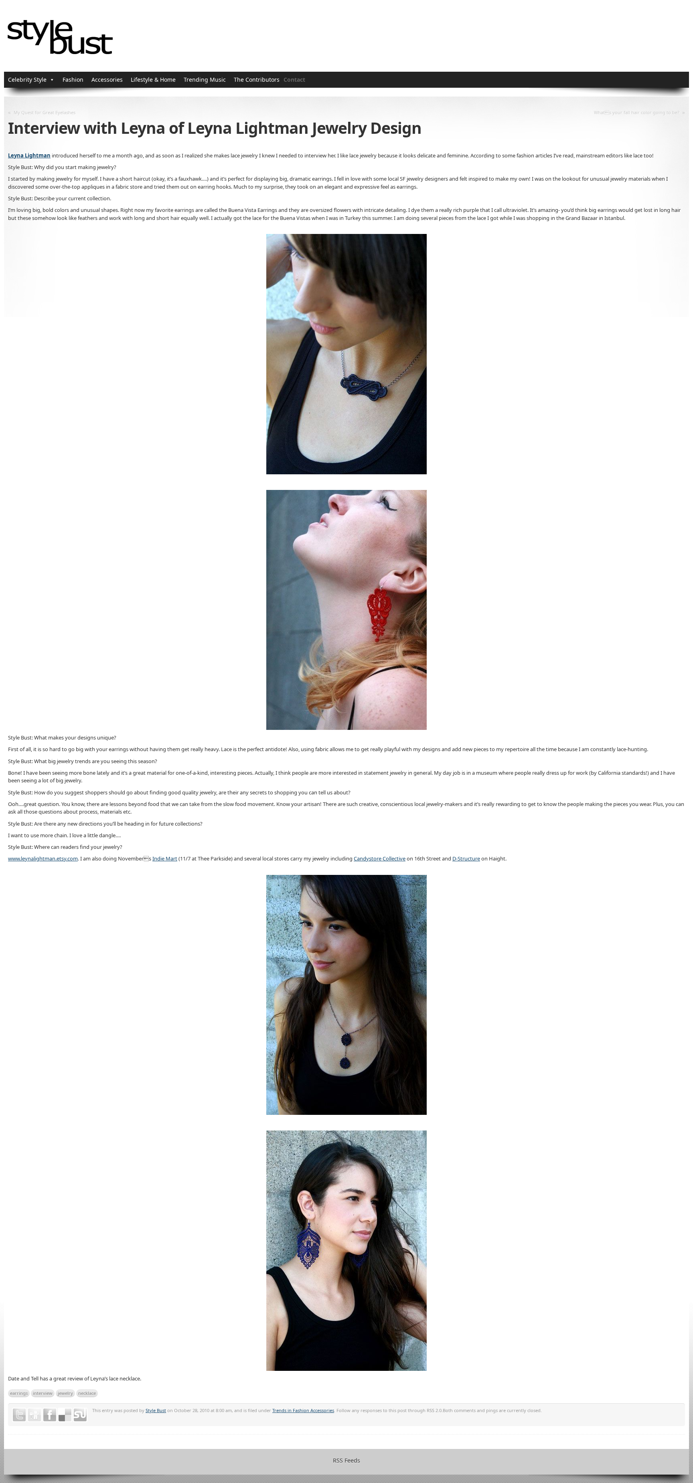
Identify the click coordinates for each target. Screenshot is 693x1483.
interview (43, 1393)
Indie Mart (164, 858)
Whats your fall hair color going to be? (636, 112)
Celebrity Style (27, 79)
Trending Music (205, 79)
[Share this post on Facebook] (49, 1414)
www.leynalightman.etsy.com (43, 858)
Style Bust (156, 1410)
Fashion (73, 79)
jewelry (65, 1393)
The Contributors (257, 79)
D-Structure (466, 858)
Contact (294, 79)
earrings (19, 1393)
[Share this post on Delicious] (65, 1414)
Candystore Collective (379, 858)
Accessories (107, 79)
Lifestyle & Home (153, 79)
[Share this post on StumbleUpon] (80, 1414)
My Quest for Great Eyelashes (44, 112)
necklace (87, 1393)
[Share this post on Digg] (34, 1414)
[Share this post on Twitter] (19, 1414)
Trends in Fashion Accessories (303, 1410)
